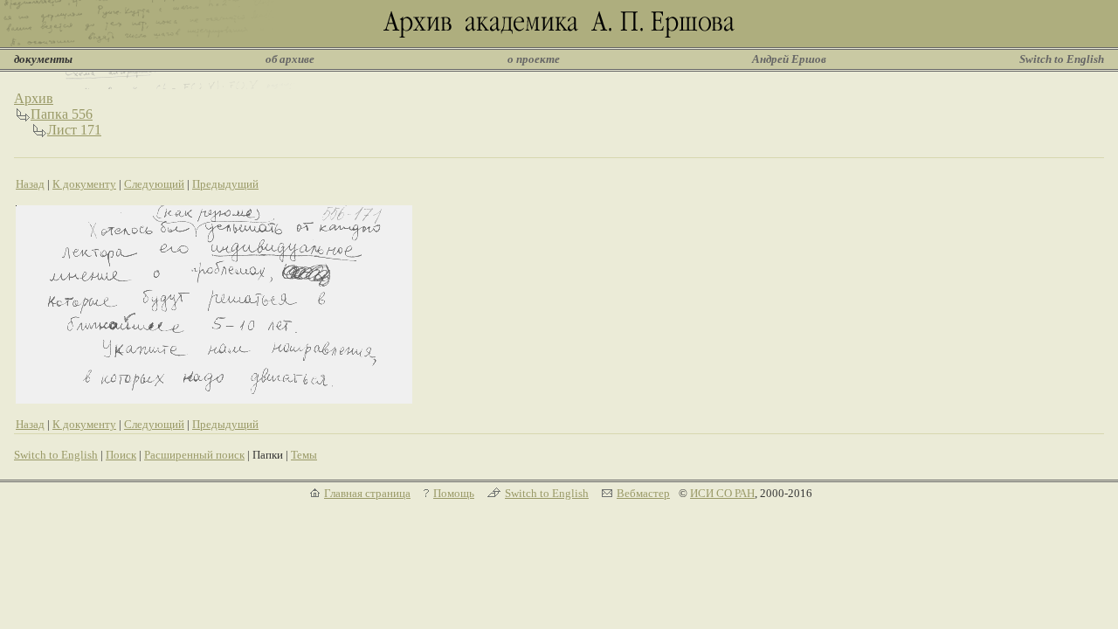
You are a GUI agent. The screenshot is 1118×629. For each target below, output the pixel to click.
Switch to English (1061, 59)
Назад (30, 183)
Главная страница (367, 493)
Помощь (453, 493)
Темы (304, 454)
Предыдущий (225, 183)
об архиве (290, 59)
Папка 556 (62, 114)
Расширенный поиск (194, 454)
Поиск (121, 454)
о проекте (533, 59)
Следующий (154, 183)
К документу (84, 183)
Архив (33, 98)
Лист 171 (74, 129)
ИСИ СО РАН (722, 493)
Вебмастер (643, 493)
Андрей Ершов (789, 59)
